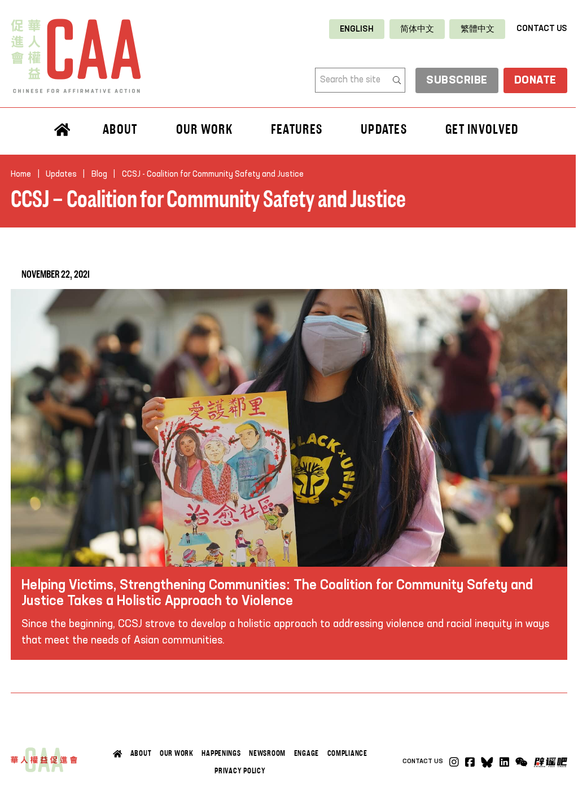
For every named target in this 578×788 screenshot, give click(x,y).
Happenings (221, 753)
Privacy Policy (239, 770)
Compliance (347, 753)
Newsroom (267, 753)
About (141, 753)
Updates (384, 129)
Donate (535, 80)
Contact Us (541, 29)
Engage (306, 753)
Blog (99, 174)
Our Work (177, 753)
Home (21, 174)
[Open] (521, 762)
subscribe (457, 80)
